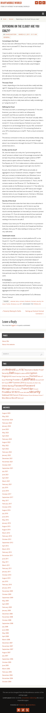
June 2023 (5, 429)
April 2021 (5, 478)
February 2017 (7, 504)
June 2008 (5, 630)
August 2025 (6, 413)
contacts (21, 301)
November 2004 (7, 678)
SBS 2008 (26, 392)
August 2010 (6, 578)
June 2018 (5, 491)
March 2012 (6, 549)
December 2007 (7, 643)
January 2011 (6, 572)
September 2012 (7, 543)
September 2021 (7, 468)
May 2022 (5, 446)
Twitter (8, 304)
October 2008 (6, 620)
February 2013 (7, 536)
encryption (31, 373)
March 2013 (6, 533)
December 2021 (7, 458)
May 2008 (5, 633)
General (11, 19)
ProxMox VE (8, 392)
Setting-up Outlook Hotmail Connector (34, 312)
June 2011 (5, 559)
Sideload (5, 395)
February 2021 (7, 484)
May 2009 (5, 601)
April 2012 (5, 546)
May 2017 (5, 501)
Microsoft (38, 380)
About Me (5, 341)
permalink (37, 304)
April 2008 (5, 636)
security (38, 301)
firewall (14, 376)
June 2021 (5, 475)
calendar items (14, 301)
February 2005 (7, 672)
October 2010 (6, 575)
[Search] (41, 355)
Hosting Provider (13, 379)
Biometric (29, 370)
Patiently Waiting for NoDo (11, 311)
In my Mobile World (11, 3)
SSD (11, 395)
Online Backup (8, 386)
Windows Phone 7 (38, 395)
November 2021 (7, 462)
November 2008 (7, 617)
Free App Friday (20, 376)
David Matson (11, 34)
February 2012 (7, 552)
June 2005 (5, 665)
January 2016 (6, 523)
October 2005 (6, 662)
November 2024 (7, 420)
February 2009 (7, 607)
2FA (3, 370)
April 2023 (5, 436)
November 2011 (7, 555)
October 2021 (6, 465)
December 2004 (7, 675)
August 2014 (6, 530)
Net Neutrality (29, 383)
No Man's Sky (37, 383)
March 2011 (6, 565)
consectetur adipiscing (29, 698)
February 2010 (7, 585)
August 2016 (6, 510)
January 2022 (6, 455)
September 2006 (7, 659)
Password (19, 385)
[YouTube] (36, 2)
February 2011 (7, 568)
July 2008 (5, 627)
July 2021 (5, 471)
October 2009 (6, 594)
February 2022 (7, 452)
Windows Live (15, 304)
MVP (42, 380)
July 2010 (5, 581)
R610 (17, 392)
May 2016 (5, 520)
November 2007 (7, 646)
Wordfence (6, 398)
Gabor (27, 376)
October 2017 (6, 494)
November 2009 (7, 591)
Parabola (22, 705)
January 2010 (6, 588)
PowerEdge (27, 388)
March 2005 (6, 669)
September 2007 (7, 649)
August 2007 (6, 652)
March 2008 (6, 640)
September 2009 (7, 598)
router (21, 392)
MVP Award (5, 383)
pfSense (19, 389)
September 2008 (7, 623)
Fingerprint (6, 376)
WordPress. (31, 705)
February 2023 (7, 439)
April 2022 (5, 449)
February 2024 (7, 423)
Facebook (27, 301)
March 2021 (6, 481)
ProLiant (35, 389)
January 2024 (6, 426)
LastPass (28, 379)
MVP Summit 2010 (16, 382)
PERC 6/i (13, 389)
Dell (11, 373)
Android (10, 369)
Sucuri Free (18, 395)
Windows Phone (27, 395)
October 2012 (6, 539)
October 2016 (6, 507)
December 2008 (7, 614)
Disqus (17, 373)
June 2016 (5, 517)
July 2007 (5, 656)
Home (4, 19)
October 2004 (6, 682)
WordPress (16, 398)
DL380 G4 (23, 373)
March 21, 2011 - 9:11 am (28, 34)
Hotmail (33, 301)
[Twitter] (40, 2)
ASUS (17, 370)
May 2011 (5, 562)
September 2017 (7, 497)
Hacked (33, 376)
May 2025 (5, 416)
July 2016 (5, 513)
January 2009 (6, 610)
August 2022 (6, 442)
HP (21, 380)
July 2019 (5, 488)
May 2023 (5, 433)
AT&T (22, 369)
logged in (14, 325)
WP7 (21, 304)
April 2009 (5, 604)
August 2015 (6, 526)
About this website (8, 344)
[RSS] (43, 2)
